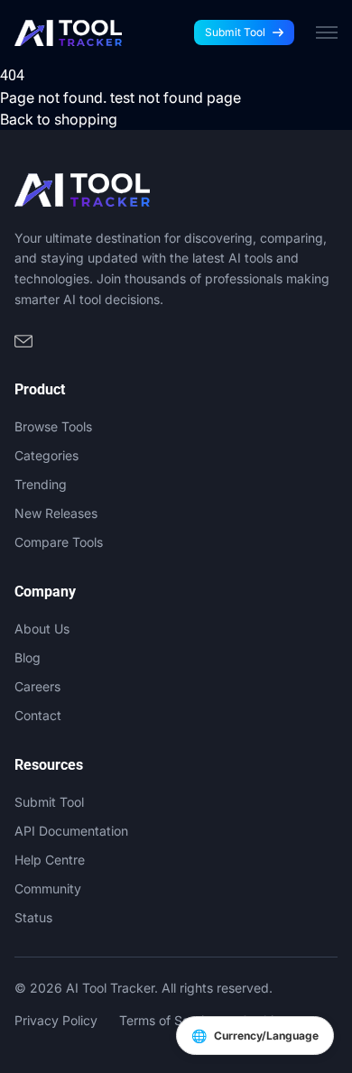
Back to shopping (58, 119)
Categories (46, 455)
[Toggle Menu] (327, 32)
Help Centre (49, 859)
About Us (41, 628)
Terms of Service (168, 1020)
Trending (40, 484)
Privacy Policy (55, 1020)
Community (47, 888)
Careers (37, 686)
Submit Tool (235, 32)
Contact (37, 715)
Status (33, 917)
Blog (27, 657)
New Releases (55, 513)
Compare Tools (58, 542)
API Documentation (71, 830)
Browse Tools (53, 426)
